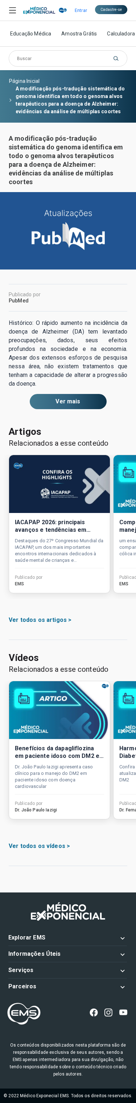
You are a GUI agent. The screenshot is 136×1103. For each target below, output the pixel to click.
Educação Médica (30, 34)
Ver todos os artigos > (40, 619)
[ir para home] (39, 10)
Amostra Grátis (79, 34)
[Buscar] (116, 58)
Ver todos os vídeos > (39, 846)
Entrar (81, 10)
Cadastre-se (111, 10)
